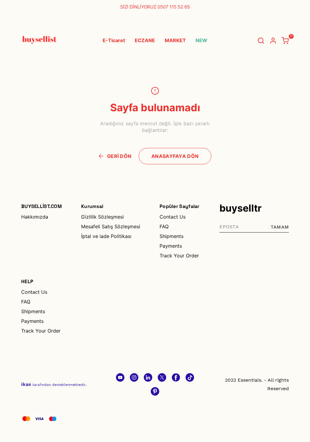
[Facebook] (176, 377)
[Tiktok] (190, 377)
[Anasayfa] (155, 391)
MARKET (175, 40)
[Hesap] (273, 41)
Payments (171, 246)
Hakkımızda (34, 217)
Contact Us (173, 217)
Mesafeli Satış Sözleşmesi (110, 226)
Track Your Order (179, 256)
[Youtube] (120, 377)
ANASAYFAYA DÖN (175, 156)
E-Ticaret (114, 40)
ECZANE (145, 40)
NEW (201, 40)
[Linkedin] (148, 377)
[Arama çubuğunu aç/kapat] (261, 41)
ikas (26, 384)
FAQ (164, 226)
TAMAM (280, 227)
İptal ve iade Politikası (106, 236)
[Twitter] (162, 377)
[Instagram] (134, 377)
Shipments (171, 236)
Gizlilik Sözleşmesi (102, 217)
